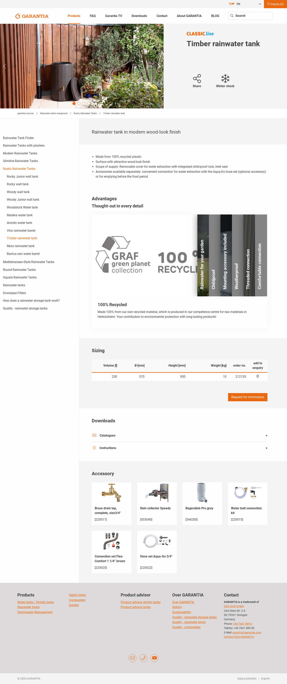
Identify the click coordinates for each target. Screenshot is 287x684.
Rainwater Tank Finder (18, 138)
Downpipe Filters (14, 293)
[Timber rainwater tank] (82, 66)
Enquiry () (277, 4)
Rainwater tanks (14, 285)
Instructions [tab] (108, 448)
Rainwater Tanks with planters (24, 145)
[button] (159, 66)
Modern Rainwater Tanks (20, 153)
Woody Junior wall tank (23, 199)
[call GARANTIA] (143, 658)
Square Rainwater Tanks (20, 277)
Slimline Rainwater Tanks (20, 161)
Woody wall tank (18, 192)
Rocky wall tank (18, 184)
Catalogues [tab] (107, 435)
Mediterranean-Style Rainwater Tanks (28, 262)
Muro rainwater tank (21, 246)
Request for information (247, 397)
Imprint (265, 678)
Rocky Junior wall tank (22, 176)
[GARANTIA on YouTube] (154, 658)
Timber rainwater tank (22, 238)
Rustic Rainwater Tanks (19, 169)
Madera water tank (20, 215)
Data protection (247, 678)
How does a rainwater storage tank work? (31, 300)
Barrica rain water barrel (23, 254)
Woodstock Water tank (22, 207)
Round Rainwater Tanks (19, 270)
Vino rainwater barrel (21, 230)
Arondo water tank (19, 223)
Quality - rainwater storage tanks (25, 308)
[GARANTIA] (32, 16)
